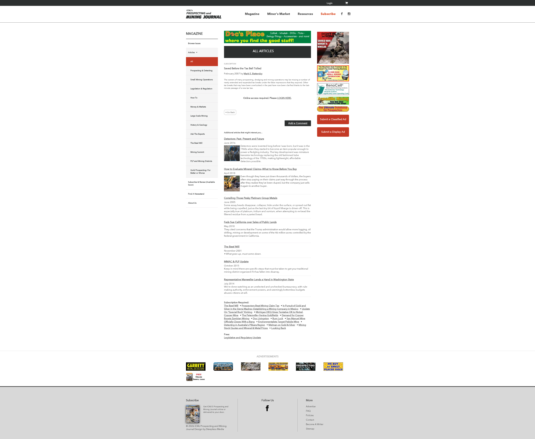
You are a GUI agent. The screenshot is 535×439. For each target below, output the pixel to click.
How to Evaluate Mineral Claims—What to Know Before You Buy (260, 169)
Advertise (311, 407)
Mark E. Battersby (253, 74)
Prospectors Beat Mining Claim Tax (260, 306)
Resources (305, 14)
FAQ (308, 411)
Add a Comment (297, 123)
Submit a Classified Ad (333, 119)
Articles (191, 53)
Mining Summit (197, 152)
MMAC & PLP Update (236, 261)
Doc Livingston (261, 318)
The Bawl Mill (196, 143)
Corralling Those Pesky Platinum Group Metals (250, 198)
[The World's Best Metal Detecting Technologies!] (333, 48)
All (191, 62)
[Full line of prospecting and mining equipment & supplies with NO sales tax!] (333, 101)
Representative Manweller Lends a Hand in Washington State (259, 279)
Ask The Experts (197, 134)
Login (329, 3)
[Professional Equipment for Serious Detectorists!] (267, 37)
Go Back (231, 112)
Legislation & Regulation (201, 89)
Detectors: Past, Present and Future (244, 139)
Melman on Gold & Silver (281, 325)
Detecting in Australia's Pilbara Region (244, 325)
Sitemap (310, 429)
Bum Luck (277, 318)
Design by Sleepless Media (209, 429)
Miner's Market (278, 14)
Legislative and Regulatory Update (242, 338)
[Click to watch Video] (333, 73)
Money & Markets (198, 107)
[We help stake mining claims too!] (333, 109)
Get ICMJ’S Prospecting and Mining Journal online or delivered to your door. (215, 409)
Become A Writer (314, 424)
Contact (310, 420)
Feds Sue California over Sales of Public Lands (250, 222)
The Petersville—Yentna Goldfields (260, 315)
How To (193, 98)
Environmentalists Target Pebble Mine (278, 322)
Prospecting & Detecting (201, 71)
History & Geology (198, 125)
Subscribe (328, 14)
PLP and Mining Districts (201, 161)
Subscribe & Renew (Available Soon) (201, 183)
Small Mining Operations (201, 80)
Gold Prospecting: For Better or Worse (200, 171)
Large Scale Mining (199, 116)
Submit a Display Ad (333, 132)
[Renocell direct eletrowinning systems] (333, 89)
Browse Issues (194, 43)
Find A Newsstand (196, 194)
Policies (310, 415)
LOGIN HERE (284, 98)
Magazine (252, 14)
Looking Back (278, 328)
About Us (192, 203)
